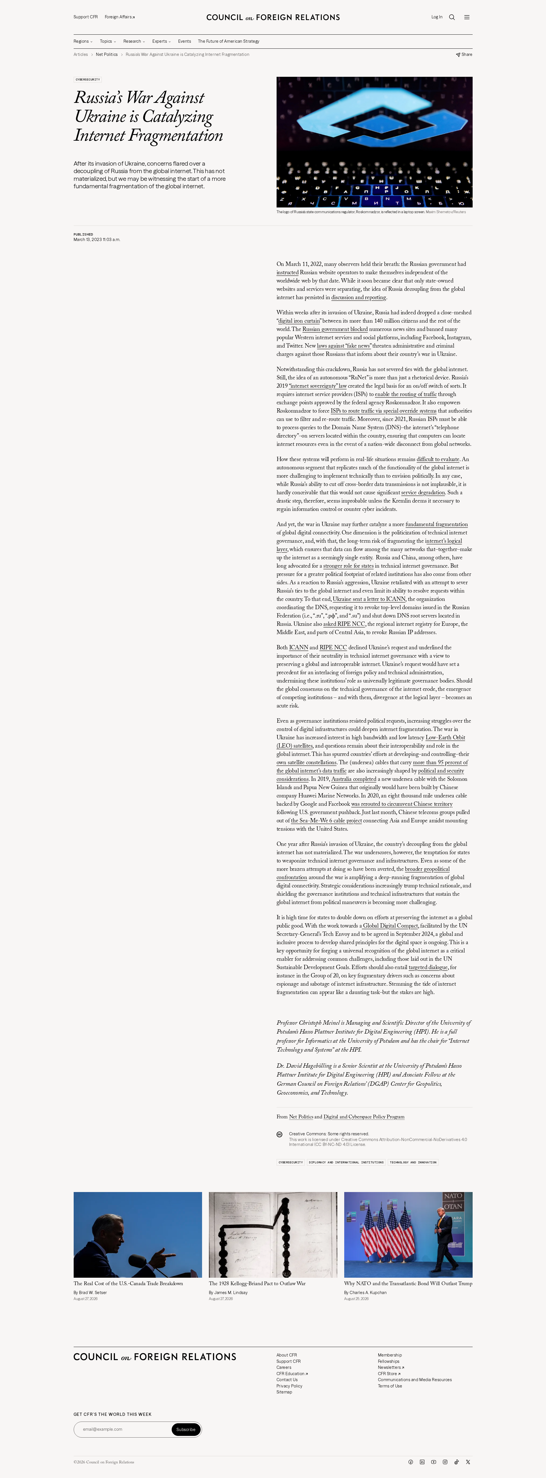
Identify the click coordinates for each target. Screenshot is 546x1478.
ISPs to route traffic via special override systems (384, 411)
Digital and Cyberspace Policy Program (364, 1117)
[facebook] (410, 1462)
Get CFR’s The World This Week (113, 1414)
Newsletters (389, 1367)
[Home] (273, 17)
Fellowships (389, 1361)
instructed (288, 273)
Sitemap (284, 1392)
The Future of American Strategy (229, 41)
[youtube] (433, 1462)
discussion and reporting (358, 298)
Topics (106, 41)
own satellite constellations (306, 763)
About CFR (287, 1355)
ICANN (298, 648)
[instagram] (445, 1462)
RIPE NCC (333, 648)
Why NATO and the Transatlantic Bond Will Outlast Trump (408, 1284)
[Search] (452, 17)
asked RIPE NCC (344, 624)
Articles (81, 54)
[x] (468, 1462)
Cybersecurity (88, 79)
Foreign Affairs (118, 16)
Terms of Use (390, 1386)
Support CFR (86, 16)
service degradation (423, 493)
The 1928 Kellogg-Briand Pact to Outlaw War (258, 1284)
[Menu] (467, 17)
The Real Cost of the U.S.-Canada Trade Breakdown (128, 1284)
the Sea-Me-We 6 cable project (326, 821)
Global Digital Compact (390, 926)
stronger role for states (348, 566)
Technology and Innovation (413, 1162)
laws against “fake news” (344, 346)
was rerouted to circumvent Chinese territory (402, 804)
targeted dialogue (428, 968)
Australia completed (353, 779)
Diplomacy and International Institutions (346, 1162)
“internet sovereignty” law (318, 386)
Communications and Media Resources (415, 1379)
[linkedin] (422, 1462)
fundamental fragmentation (437, 525)
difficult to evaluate (438, 459)
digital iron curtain (299, 321)
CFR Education (291, 1373)
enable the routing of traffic (406, 394)
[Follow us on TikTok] (456, 1462)
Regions (81, 41)
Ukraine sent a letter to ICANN (369, 599)
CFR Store (387, 1373)
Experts (159, 41)
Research (132, 41)
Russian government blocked (335, 329)
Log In (437, 17)
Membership (390, 1355)
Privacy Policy (290, 1386)
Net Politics (301, 1117)
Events (184, 41)
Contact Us (287, 1379)
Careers (284, 1367)
